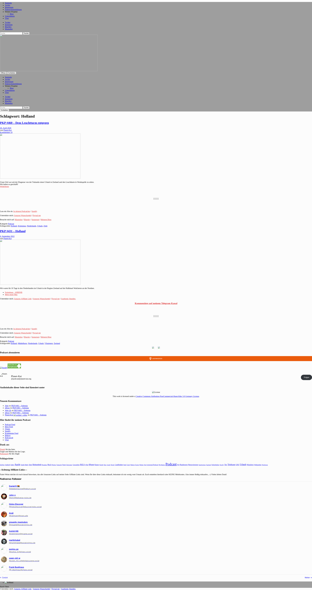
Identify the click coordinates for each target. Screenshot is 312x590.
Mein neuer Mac (11, 295)
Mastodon (9, 29)
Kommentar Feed (11, 433)
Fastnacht (59, 465)
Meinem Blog (46, 220)
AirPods (2, 465)
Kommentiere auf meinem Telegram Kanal (156, 303)
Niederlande (31, 226)
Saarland (208, 465)
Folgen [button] (306, 377)
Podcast (11, 224)
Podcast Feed (10, 425)
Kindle (101, 465)
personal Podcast (152, 465)
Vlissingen (49, 343)
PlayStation (162, 465)
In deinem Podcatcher (21, 211)
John (7, 406)
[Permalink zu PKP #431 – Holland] (40, 284)
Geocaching (76, 465)
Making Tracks (134, 465)
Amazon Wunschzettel (22, 215)
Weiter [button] (307, 577)
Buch (50, 465)
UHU (237, 465)
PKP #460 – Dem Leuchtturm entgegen (24, 122)
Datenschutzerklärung (13, 10)
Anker (12, 465)
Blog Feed (9, 427)
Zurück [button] (5, 577)
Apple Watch (24, 465)
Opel (145, 465)
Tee (225, 465)
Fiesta (64, 465)
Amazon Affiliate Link (22, 299)
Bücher (54, 465)
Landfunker (119, 465)
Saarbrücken (202, 465)
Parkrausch (4, 454)
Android (7, 465)
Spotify (34, 211)
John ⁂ (8, 410)
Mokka (141, 465)
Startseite (8, 3)
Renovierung (193, 465)
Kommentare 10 (6, 132)
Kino (105, 465)
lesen (124, 465)
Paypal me (37, 215)
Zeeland (57, 343)
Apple (17, 464)
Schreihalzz (215, 465)
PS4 (178, 465)
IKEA (82, 465)
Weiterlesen (4, 186)
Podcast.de (9, 438)
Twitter (7, 22)
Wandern (250, 465)
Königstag (22, 226)
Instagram (8, 25)
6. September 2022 (7, 236)
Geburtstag (69, 465)
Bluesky (27, 220)
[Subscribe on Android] (14, 368)
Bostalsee (44, 465)
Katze (97, 465)
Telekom (231, 464)
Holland (14, 226)
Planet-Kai (7, 130)
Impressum (9, 7)
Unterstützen (10, 16)
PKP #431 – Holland (12, 231)
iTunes (7, 429)
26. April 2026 (5, 128)
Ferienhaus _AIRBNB (13, 292)
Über (7, 18)
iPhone (91, 465)
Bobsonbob (37, 465)
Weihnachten (257, 465)
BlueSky (8, 27)
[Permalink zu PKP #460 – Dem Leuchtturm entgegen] (40, 178)
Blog (12, 14)
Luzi (128, 465)
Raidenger (184, 465)
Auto (30, 465)
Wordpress (265, 465)
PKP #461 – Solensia (19, 406)
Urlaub (40, 226)
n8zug (7, 408)
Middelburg (22, 343)
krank (108, 465)
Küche (112, 465)
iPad (86, 465)
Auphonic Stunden (68, 299)
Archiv (7, 5)
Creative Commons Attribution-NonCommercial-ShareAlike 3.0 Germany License (167, 396)
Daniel (2, 449)
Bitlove (7, 435)
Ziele (45, 226)
